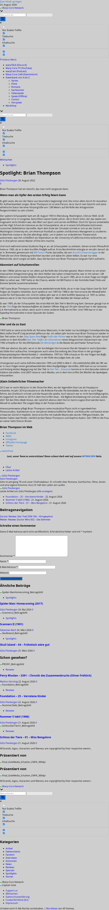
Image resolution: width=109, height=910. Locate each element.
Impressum (12, 903)
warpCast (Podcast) (16, 71)
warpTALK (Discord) (16, 65)
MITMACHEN (88, 456)
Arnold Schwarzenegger (85, 252)
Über (8, 467)
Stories (9, 876)
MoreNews (52, 908)
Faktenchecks (13, 851)
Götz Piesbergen (9, 180)
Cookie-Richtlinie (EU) (17, 899)
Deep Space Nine (32, 336)
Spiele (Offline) (19, 96)
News (9, 864)
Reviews (10, 669)
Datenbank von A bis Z (18, 77)
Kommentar (7, 556)
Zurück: (26, 516)
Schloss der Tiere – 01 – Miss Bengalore (26, 502)
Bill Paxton (39, 252)
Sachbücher (17, 90)
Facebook (11, 433)
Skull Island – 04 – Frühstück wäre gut (25, 644)
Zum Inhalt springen (11, 1)
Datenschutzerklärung (18, 896)
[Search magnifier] (2, 19)
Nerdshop (11, 105)
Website (4, 572)
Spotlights (11, 165)
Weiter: (25, 519)
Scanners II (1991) (11, 624)
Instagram (11, 439)
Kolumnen (11, 861)
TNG (9, 306)
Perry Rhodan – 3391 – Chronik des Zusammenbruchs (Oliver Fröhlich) (45, 675)
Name (4, 561)
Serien (14, 80)
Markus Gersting (9, 681)
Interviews (11, 857)
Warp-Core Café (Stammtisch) (21, 74)
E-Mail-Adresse (9, 567)
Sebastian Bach (8, 630)
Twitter (9, 445)
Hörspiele (16, 102)
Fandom (10, 854)
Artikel (9, 848)
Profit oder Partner (56, 336)
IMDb (8, 436)
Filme (14, 83)
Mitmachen (6, 159)
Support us (12, 890)
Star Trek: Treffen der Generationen (44, 339)
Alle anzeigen (45, 491)
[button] (8, 59)
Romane (15, 86)
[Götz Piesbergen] (10, 475)
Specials (10, 870)
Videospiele (17, 93)
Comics (15, 99)
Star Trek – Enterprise (60, 369)
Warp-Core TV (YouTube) (19, 68)
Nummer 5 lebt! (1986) (18, 499)
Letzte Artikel (12, 470)
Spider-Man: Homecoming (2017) (21, 603)
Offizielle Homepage (16, 442)
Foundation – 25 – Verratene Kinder (25, 496)
